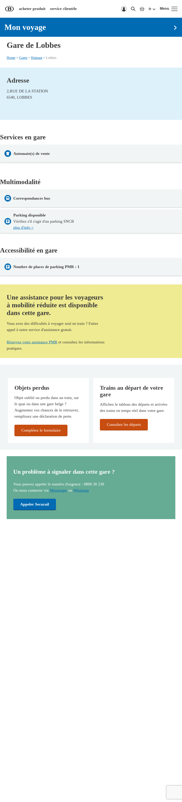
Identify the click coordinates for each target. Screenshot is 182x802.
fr (150, 9)
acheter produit (32, 8)
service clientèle (63, 8)
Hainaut (36, 58)
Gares (23, 58)
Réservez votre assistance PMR (32, 342)
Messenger (58, 490)
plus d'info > (23, 227)
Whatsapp (81, 490)
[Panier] (142, 9)
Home (11, 58)
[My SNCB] (124, 9)
